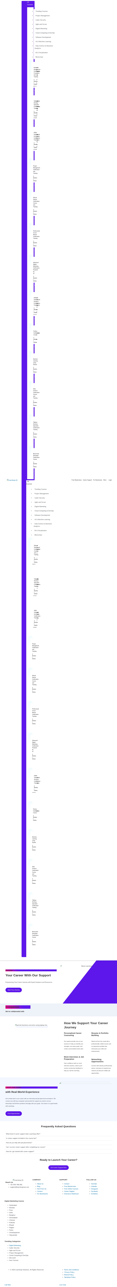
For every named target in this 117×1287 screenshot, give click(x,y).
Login (110, 480)
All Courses (29, 483)
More (104, 480)
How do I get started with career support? (20, 1151)
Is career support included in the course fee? (21, 1138)
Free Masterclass (77, 480)
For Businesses (97, 480)
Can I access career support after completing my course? (25, 1147)
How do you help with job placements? (19, 1143)
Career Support (87, 480)
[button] (105, 480)
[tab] (45, 11)
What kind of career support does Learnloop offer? (23, 1134)
